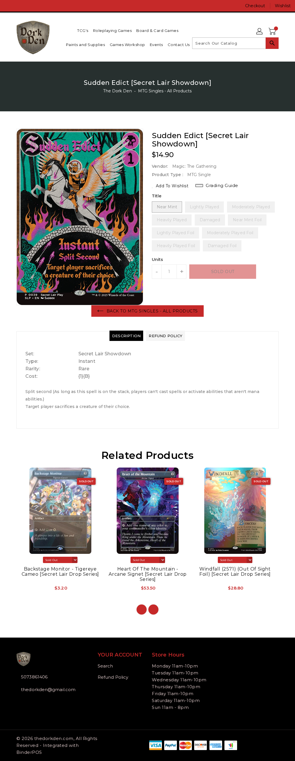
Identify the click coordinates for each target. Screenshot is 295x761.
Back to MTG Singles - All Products (152, 311)
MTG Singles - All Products (165, 91)
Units (157, 260)
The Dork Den (117, 91)
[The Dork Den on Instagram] (19, 5)
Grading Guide (222, 185)
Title (157, 196)
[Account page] (260, 31)
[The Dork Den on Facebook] (9, 5)
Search (105, 666)
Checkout (255, 5)
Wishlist (283, 5)
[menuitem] (82, 30)
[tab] (126, 336)
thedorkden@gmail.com (46, 689)
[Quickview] (27, 590)
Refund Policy (113, 677)
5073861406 (34, 677)
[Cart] (273, 31)
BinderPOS (29, 752)
